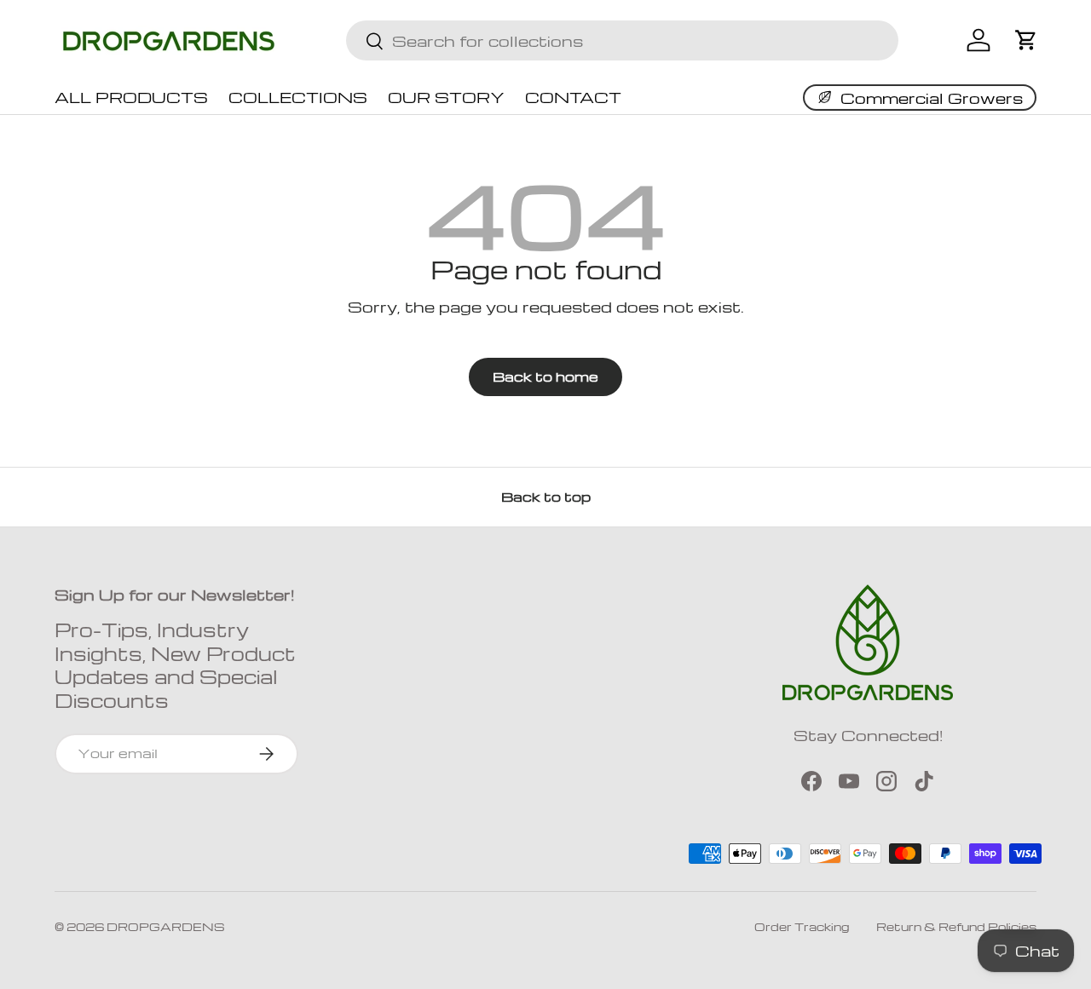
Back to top (546, 496)
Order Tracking (801, 926)
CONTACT (573, 96)
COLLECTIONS (297, 96)
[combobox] (622, 40)
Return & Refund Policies (956, 926)
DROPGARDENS (166, 926)
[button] (1026, 40)
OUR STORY (446, 96)
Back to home (545, 376)
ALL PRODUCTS (131, 96)
